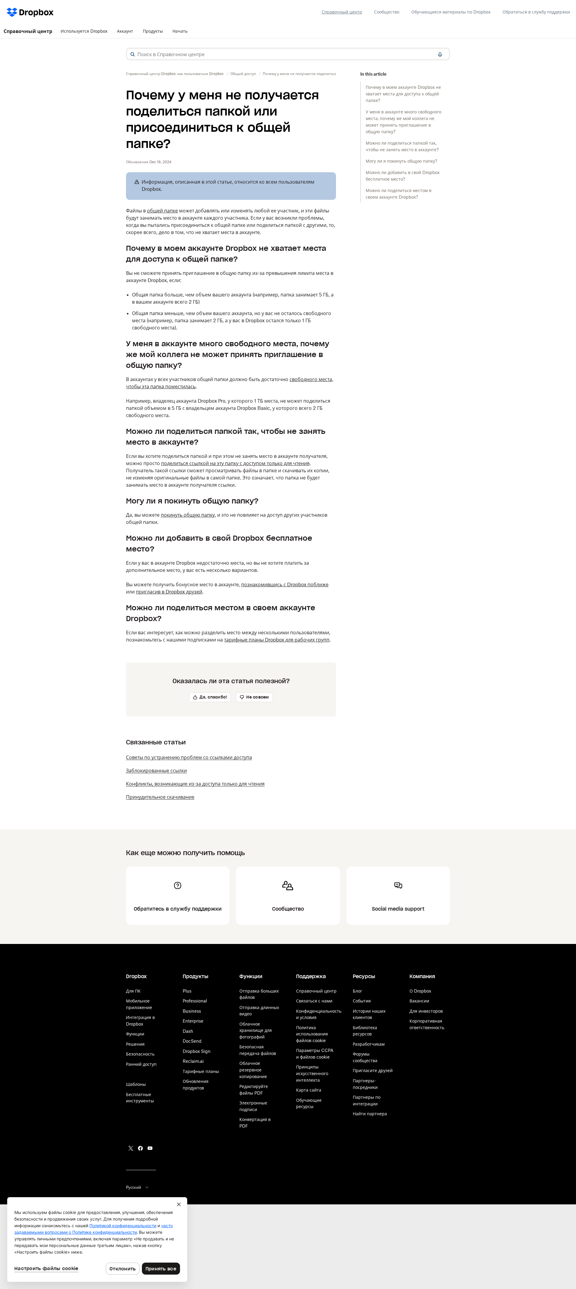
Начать (180, 31)
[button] (132, 54)
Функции (135, 1033)
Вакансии (419, 1000)
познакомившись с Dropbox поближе (284, 584)
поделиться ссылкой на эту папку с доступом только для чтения (235, 463)
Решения (135, 1044)
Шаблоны (136, 1084)
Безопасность (140, 1053)
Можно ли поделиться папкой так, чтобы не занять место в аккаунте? (402, 146)
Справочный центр (342, 11)
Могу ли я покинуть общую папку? (401, 161)
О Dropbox (420, 990)
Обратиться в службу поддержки (536, 11)
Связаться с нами (314, 1000)
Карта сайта (308, 1089)
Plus (187, 990)
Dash (188, 1031)
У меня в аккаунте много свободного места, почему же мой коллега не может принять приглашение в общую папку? (403, 121)
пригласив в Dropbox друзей (169, 592)
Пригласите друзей (373, 1070)
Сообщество (386, 11)
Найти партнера (370, 1113)
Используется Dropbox (84, 31)
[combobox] (288, 54)
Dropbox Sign (197, 1051)
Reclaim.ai (193, 1061)
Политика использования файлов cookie (312, 1034)
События (362, 1000)
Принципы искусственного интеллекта (312, 1073)
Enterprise (193, 1020)
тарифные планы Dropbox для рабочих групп (276, 640)
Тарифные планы (201, 1071)
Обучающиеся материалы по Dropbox (450, 11)
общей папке (162, 211)
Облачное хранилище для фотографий (255, 1030)
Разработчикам (369, 1044)
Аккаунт (125, 31)
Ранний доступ (141, 1064)
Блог (357, 990)
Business (192, 1011)
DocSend (192, 1041)
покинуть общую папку (188, 515)
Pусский (133, 1187)
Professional (195, 1000)
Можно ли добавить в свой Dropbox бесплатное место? (403, 176)
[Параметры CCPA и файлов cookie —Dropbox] (97, 1239)
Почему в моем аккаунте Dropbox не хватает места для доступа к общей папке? (403, 94)
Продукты (153, 31)
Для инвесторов (426, 1011)
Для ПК (133, 990)
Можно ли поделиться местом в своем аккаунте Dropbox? (398, 194)
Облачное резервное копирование (253, 1070)
